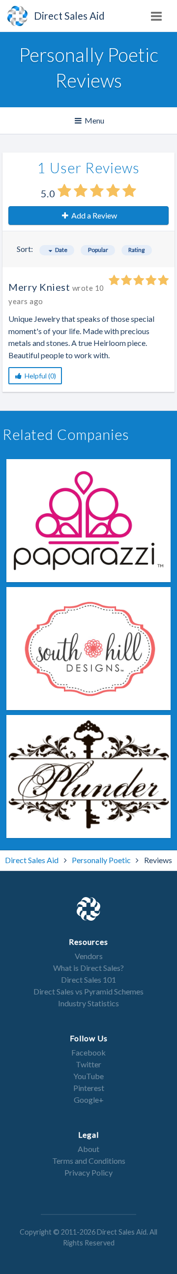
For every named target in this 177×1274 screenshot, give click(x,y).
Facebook (88, 1052)
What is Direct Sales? (88, 967)
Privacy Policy (88, 1172)
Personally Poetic (102, 860)
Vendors (89, 956)
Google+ (89, 1099)
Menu (90, 124)
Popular (98, 249)
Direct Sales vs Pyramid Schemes (88, 991)
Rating (136, 249)
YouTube (88, 1076)
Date (60, 249)
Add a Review (93, 215)
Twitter (88, 1064)
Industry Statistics (88, 1003)
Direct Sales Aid (32, 860)
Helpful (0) (39, 376)
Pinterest (88, 1087)
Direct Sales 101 (88, 979)
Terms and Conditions (88, 1160)
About (88, 1148)
